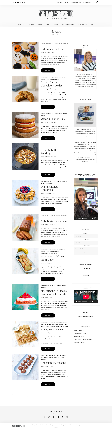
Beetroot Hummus (79, 330)
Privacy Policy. (64, 425)
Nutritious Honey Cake (54, 221)
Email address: (86, 245)
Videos (56, 24)
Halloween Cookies (52, 49)
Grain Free (52, 218)
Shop (92, 24)
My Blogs (31, 24)
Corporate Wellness (68, 24)
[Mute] (92, 218)
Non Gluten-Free (57, 43)
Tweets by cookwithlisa (85, 316)
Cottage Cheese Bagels (80, 333)
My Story (21, 24)
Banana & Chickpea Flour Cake (52, 258)
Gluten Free (57, 181)
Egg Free (43, 324)
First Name (86, 233)
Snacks (48, 46)
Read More (48, 70)
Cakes (44, 43)
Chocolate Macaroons (53, 362)
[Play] (76, 218)
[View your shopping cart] (97, 2)
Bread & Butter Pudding (49, 151)
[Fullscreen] (95, 218)
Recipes (40, 24)
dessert (48, 43)
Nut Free (65, 43)
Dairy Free (52, 215)
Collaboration (76, 2)
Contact (59, 2)
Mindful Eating (82, 24)
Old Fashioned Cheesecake (49, 188)
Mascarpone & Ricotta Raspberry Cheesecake (54, 292)
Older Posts (20, 395)
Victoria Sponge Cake (53, 119)
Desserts (50, 145)
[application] (86, 199)
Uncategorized (50, 147)
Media (67, 2)
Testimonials (87, 2)
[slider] (84, 218)
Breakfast (45, 77)
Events (48, 24)
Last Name (86, 239)
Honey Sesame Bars (52, 329)
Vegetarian (59, 147)
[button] (85, 199)
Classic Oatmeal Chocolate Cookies (51, 84)
